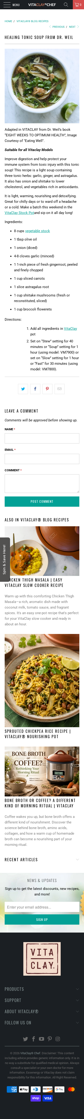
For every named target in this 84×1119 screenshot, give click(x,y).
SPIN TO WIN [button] (38, 86)
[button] (78, 5)
